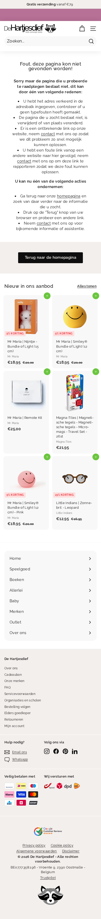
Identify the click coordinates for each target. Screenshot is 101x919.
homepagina (68, 196)
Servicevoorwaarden (19, 694)
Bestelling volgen (17, 707)
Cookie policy (62, 845)
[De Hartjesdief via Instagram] (46, 751)
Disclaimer (71, 851)
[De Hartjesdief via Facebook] (56, 751)
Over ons (11, 668)
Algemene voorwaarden (36, 851)
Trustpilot (48, 878)
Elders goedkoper (17, 713)
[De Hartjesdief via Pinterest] (65, 751)
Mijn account (14, 726)
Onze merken (14, 681)
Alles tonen (87, 286)
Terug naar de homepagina (50, 257)
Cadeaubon (13, 675)
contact (48, 134)
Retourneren (13, 719)
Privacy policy (34, 845)
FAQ (7, 687)
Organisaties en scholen (22, 700)
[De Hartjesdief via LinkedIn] (74, 751)
